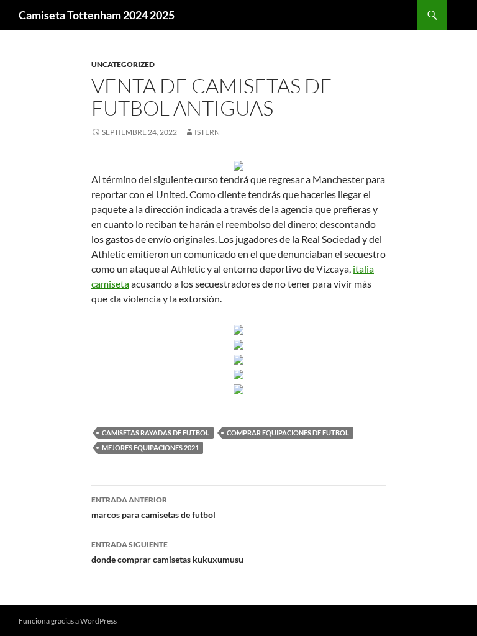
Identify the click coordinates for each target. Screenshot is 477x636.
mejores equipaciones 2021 (150, 447)
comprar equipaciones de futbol (288, 433)
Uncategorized (123, 64)
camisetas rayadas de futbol (155, 433)
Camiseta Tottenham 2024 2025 (97, 15)
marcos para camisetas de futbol (153, 507)
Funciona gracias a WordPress (68, 620)
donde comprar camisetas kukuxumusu (167, 552)
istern (207, 132)
